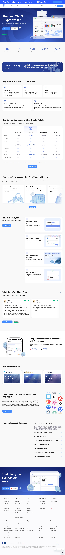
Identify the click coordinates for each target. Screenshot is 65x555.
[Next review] (61, 292)
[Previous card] (59, 181)
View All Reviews (7, 321)
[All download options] (20, 28)
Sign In (59, 5)
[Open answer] (61, 433)
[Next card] (61, 181)
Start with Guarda (32, 166)
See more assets (7, 411)
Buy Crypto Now (7, 225)
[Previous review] (58, 292)
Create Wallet (6, 28)
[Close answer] (61, 424)
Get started (32, 207)
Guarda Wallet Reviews (57, 543)
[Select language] (55, 6)
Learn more (57, 2)
